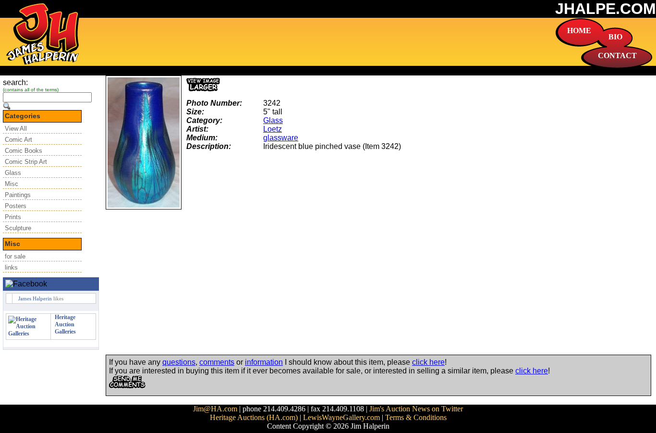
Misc (11, 183)
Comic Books (23, 150)
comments (216, 362)
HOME (579, 30)
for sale (15, 256)
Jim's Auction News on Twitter (416, 409)
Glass (13, 172)
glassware (280, 138)
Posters (15, 206)
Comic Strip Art (26, 161)
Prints (13, 217)
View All (16, 128)
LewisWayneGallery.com (341, 417)
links (11, 267)
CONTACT (617, 55)
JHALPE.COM (605, 8)
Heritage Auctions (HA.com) (254, 417)
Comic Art (18, 139)
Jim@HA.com (215, 409)
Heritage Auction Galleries (65, 324)
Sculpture (18, 228)
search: (15, 82)
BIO (615, 37)
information (264, 362)
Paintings (18, 194)
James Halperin (35, 298)
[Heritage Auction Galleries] (28, 333)
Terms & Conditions (416, 417)
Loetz (272, 129)
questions (178, 362)
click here (428, 362)
